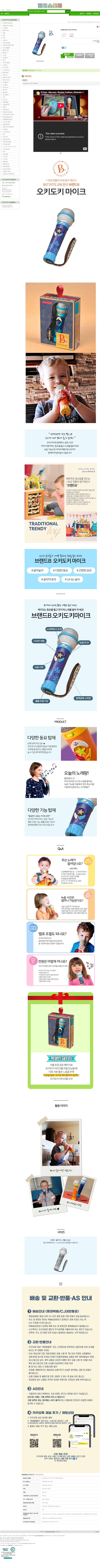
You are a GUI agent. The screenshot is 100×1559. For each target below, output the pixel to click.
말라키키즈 (6, 30)
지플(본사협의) (7, 171)
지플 (4, 33)
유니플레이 (6, 94)
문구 (4, 35)
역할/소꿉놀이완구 (7, 117)
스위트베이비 (6, 70)
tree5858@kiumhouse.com (28, 1543)
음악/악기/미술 (81, 22)
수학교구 (5, 156)
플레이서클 (6, 50)
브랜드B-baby (6, 42)
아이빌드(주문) (7, 169)
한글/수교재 (6, 164)
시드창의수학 (6, 149)
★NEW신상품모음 (7, 23)
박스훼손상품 (6, 144)
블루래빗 (5, 92)
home (69, 22)
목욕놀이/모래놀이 (7, 112)
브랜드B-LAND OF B (8, 45)
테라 (4, 60)
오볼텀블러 (6, 102)
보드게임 (5, 159)
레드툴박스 (6, 82)
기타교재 (5, 136)
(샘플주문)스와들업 (8, 25)
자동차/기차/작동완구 (8, 127)
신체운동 (5, 129)
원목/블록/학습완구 (8, 119)
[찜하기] (90, 53)
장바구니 (82, 13)
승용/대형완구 (6, 124)
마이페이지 (96, 13)
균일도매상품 (6, 139)
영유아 (4, 107)
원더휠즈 (5, 57)
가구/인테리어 (6, 132)
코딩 (4, 151)
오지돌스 (5, 65)
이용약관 (42, 1531)
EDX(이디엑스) (7, 77)
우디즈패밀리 (6, 62)
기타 (4, 134)
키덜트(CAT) (6, 104)
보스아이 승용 (6, 122)
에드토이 (5, 89)
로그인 (2, 10)
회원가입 (8, 10)
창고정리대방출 (7, 141)
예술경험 (5, 161)
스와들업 (5, 28)
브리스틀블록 (6, 47)
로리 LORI (5, 67)
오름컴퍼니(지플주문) (8, 174)
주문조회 (88, 13)
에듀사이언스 (6, 80)
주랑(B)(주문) (6, 166)
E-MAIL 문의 (7, 196)
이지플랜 (5, 85)
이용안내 (6, 13)
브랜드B (5, 40)
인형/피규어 (6, 109)
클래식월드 (6, 72)
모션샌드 (5, 99)
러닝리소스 (6, 87)
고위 (4, 97)
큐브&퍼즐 (5, 154)
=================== (9, 146)
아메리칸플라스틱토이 (9, 114)
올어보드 (5, 52)
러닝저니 (5, 75)
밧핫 (4, 37)
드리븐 (4, 55)
